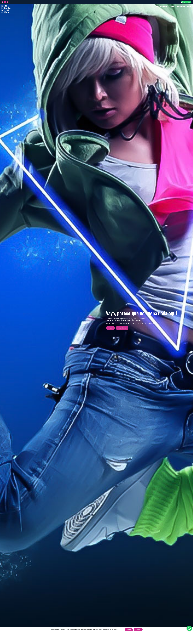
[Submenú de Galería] (174, 6)
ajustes (116, 629)
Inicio (110, 328)
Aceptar (129, 629)
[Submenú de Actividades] (167, 6)
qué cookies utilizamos (100, 629)
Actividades (122, 328)
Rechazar (138, 629)
